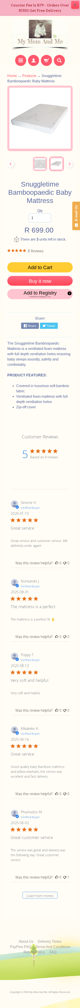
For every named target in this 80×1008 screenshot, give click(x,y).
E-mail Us (76, 214)
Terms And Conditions (53, 947)
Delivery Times (49, 941)
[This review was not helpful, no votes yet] (64, 563)
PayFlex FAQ (20, 947)
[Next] (69, 164)
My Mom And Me (38, 992)
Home (12, 76)
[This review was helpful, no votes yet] (56, 563)
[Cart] (46, 60)
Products (29, 76)
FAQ (52, 952)
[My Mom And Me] (40, 35)
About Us (26, 941)
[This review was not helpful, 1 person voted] (64, 877)
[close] (75, 5)
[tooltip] (70, 293)
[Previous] (10, 164)
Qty (40, 211)
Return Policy (34, 952)
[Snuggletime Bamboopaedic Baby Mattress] (56, 164)
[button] (40, 294)
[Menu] (20, 60)
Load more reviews (40, 896)
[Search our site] (59, 60)
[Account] (33, 60)
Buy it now (40, 281)
